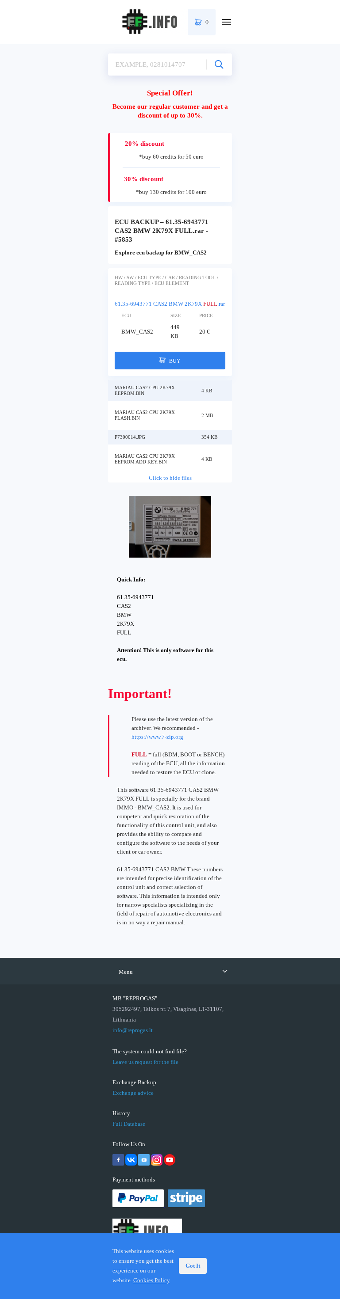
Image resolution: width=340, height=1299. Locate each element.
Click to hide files (170, 478)
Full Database (128, 1123)
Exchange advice (133, 1093)
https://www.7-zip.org (157, 736)
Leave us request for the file (145, 1062)
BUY (174, 361)
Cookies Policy (151, 1280)
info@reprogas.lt (132, 1030)
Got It (192, 1265)
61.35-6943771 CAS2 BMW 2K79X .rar (170, 303)
